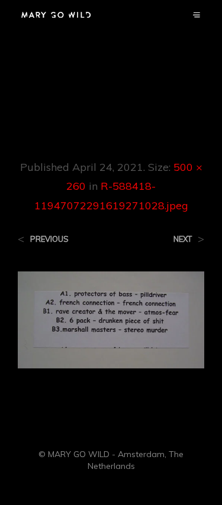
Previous (49, 239)
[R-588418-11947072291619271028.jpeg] (111, 319)
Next (182, 239)
